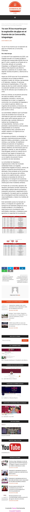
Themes (14, 508)
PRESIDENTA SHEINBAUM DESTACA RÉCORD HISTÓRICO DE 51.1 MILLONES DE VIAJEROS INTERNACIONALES (18, 480)
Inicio (3, 24)
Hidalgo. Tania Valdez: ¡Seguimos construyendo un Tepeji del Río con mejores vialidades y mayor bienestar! (18, 316)
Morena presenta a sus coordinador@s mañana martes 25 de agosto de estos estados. (18, 497)
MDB (19, 295)
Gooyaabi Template (15, 511)
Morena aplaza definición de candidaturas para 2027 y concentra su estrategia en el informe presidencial (16, 489)
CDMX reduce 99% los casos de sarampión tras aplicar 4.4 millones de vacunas (18, 324)
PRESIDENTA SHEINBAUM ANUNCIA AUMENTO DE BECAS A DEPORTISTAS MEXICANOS (18, 472)
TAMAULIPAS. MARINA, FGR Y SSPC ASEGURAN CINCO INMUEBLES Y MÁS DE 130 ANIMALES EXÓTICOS (18, 307)
